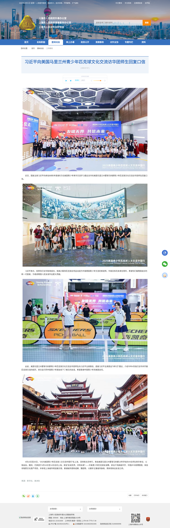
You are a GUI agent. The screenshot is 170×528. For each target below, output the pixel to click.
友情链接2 (93, 509)
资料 (144, 42)
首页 (26, 42)
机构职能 (41, 42)
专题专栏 (129, 42)
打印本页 (136, 495)
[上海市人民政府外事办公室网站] (29, 22)
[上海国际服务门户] (165, 253)
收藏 (130, 495)
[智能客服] (165, 275)
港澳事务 (100, 42)
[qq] (33, 496)
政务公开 (85, 42)
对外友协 (114, 42)
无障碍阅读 (138, 3)
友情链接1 (53, 509)
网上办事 (70, 42)
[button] (65, 509)
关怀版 (147, 3)
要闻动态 (56, 42)
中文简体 (128, 3)
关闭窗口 (144, 495)
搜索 (147, 23)
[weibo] (28, 496)
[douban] (37, 496)
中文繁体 (119, 3)
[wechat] (24, 496)
